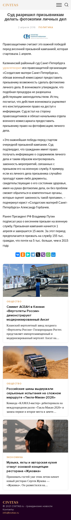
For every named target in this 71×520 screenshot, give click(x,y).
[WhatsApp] (48, 254)
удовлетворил (12, 67)
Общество (14, 301)
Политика (45, 27)
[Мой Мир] (53, 254)
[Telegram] (33, 254)
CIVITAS (10, 5)
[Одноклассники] (23, 254)
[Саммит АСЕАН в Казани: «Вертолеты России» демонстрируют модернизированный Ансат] (35, 280)
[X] (38, 254)
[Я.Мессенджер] (28, 254)
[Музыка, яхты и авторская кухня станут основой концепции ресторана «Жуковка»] (35, 436)
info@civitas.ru (11, 512)
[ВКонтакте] (17, 254)
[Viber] (43, 254)
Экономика (15, 457)
